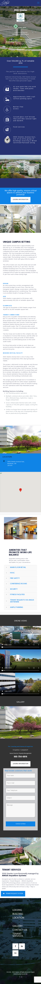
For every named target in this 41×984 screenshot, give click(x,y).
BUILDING (17, 914)
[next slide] (39, 722)
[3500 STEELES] (5, 3)
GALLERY (17, 926)
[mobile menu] (38, 3)
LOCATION (18, 918)
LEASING (17, 910)
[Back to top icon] (37, 980)
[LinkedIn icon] (21, 977)
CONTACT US (19, 930)
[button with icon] (15, 946)
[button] (20, 567)
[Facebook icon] (19, 977)
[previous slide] (1, 722)
